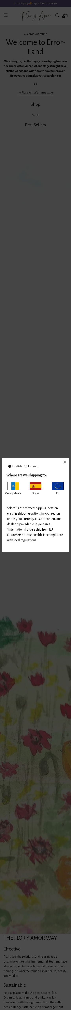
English (17, 466)
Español (33, 466)
